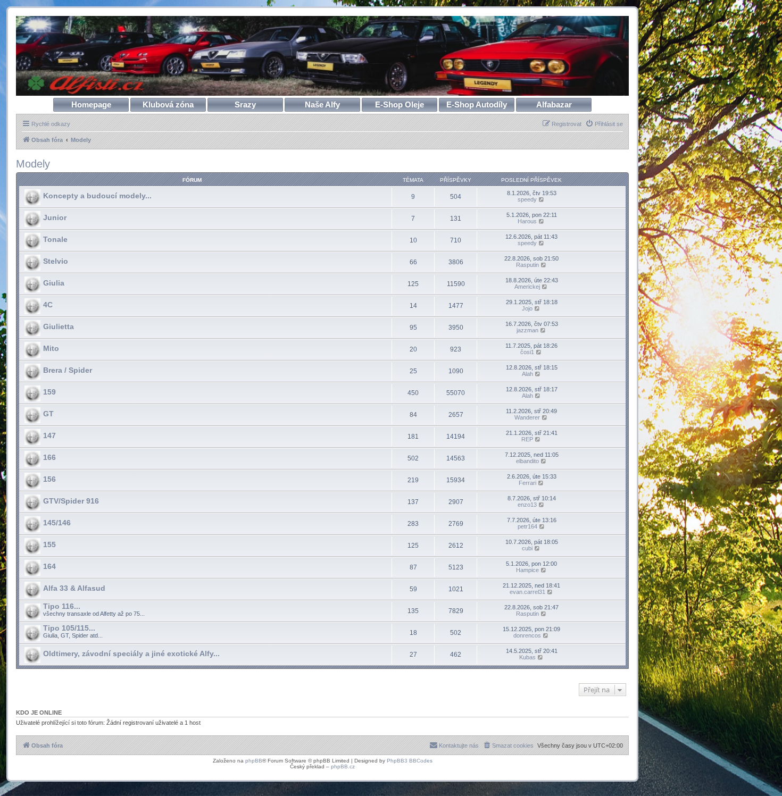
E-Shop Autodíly (476, 104)
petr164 (527, 526)
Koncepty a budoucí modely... (97, 195)
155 (49, 544)
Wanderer (527, 417)
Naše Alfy (322, 104)
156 (49, 479)
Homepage (91, 104)
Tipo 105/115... (69, 628)
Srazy (245, 104)
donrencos (527, 635)
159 (49, 392)
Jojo (527, 308)
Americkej (527, 286)
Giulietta (58, 326)
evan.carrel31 (527, 592)
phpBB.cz (343, 766)
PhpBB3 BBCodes (409, 761)
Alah (527, 374)
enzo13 (527, 504)
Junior (54, 217)
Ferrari (527, 483)
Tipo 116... (61, 606)
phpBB (253, 761)
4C (48, 304)
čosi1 (527, 352)
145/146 (57, 522)
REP (527, 439)
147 (49, 435)
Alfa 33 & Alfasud (74, 588)
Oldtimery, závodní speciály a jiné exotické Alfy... (131, 653)
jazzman (527, 330)
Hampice (527, 570)
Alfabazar (554, 104)
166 (49, 457)
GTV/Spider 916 (71, 501)
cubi (527, 548)
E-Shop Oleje (399, 104)
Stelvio (55, 261)
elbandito (527, 461)
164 (49, 566)
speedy (527, 199)
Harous (527, 221)
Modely (33, 164)
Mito (51, 348)
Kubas (527, 657)
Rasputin (527, 265)
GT (48, 413)
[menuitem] (604, 124)
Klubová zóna (168, 104)
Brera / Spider (67, 370)
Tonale (55, 239)
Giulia (53, 283)
